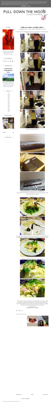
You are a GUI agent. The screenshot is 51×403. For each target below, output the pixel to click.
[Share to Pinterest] (19, 310)
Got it (29, 6)
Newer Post (19, 394)
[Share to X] (16, 310)
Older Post (45, 394)
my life (29, 29)
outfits (33, 29)
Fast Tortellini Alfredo (32, 257)
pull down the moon (10, 401)
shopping (38, 29)
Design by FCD (17, 401)
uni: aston (43, 29)
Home (32, 394)
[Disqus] (32, 344)
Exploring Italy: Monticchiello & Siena (8, 70)
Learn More (23, 6)
